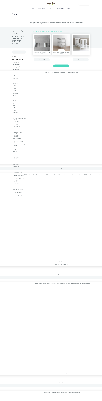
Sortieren (19, 51)
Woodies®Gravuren (16, 69)
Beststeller (14, 56)
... (42, 23)
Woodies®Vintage (16, 60)
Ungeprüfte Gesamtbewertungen (61, 58)
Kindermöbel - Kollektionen (18, 59)
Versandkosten (62, 62)
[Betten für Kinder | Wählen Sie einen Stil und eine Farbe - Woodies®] (51, 4)
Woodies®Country (16, 66)
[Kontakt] (87, 8)
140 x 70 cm (16, 160)
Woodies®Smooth (16, 64)
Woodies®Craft (16, 62)
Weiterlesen (42, 59)
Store (34, 31)
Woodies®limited (16, 67)
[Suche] (89, 8)
